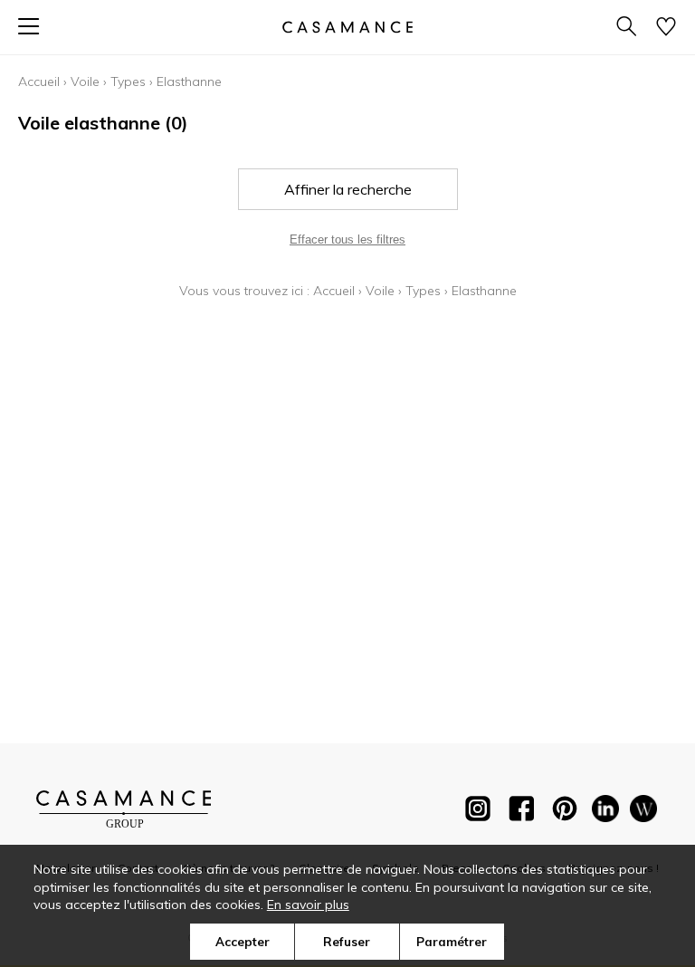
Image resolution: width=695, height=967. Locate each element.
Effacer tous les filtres (347, 239)
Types (128, 81)
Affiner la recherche (348, 189)
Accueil (39, 81)
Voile (85, 81)
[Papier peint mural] (643, 812)
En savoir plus (308, 904)
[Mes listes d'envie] (666, 27)
